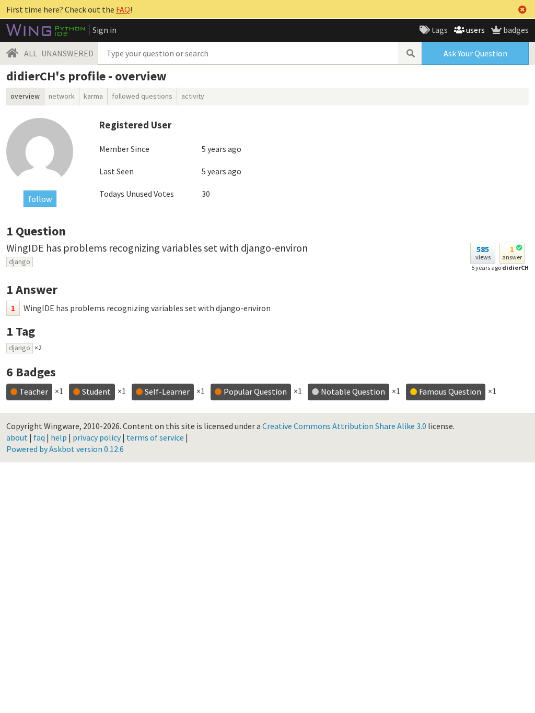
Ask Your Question (475, 53)
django (19, 261)
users (474, 30)
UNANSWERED (67, 53)
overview (25, 96)
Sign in (104, 30)
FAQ (123, 9)
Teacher (33, 391)
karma (93, 96)
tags (439, 30)
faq (39, 437)
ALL (30, 53)
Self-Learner (167, 391)
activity (192, 96)
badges (515, 30)
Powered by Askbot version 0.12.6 (65, 449)
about (17, 437)
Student (96, 391)
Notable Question (353, 391)
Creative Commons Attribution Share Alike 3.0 (344, 426)
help (59, 437)
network (62, 96)
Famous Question (450, 391)
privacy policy (97, 437)
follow (40, 199)
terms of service (155, 437)
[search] (410, 53)
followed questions (142, 96)
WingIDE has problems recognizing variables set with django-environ (157, 247)
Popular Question (255, 391)
